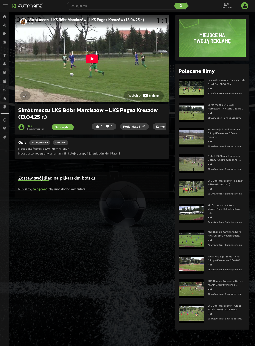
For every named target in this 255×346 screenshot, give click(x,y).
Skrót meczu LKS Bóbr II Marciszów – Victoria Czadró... (225, 107)
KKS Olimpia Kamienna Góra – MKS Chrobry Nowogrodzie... (225, 234)
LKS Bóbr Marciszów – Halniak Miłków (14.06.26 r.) (225, 182)
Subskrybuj (62, 127)
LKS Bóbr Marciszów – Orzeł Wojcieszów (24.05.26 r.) (224, 307)
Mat (210, 88)
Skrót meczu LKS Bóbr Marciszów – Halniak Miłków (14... (224, 209)
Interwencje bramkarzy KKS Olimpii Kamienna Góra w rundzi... (224, 133)
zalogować (40, 189)
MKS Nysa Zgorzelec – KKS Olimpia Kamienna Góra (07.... (225, 258)
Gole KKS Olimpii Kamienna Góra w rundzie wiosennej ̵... (224, 158)
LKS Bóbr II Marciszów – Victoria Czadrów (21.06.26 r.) (226, 82)
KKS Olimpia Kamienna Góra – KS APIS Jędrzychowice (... (225, 283)
